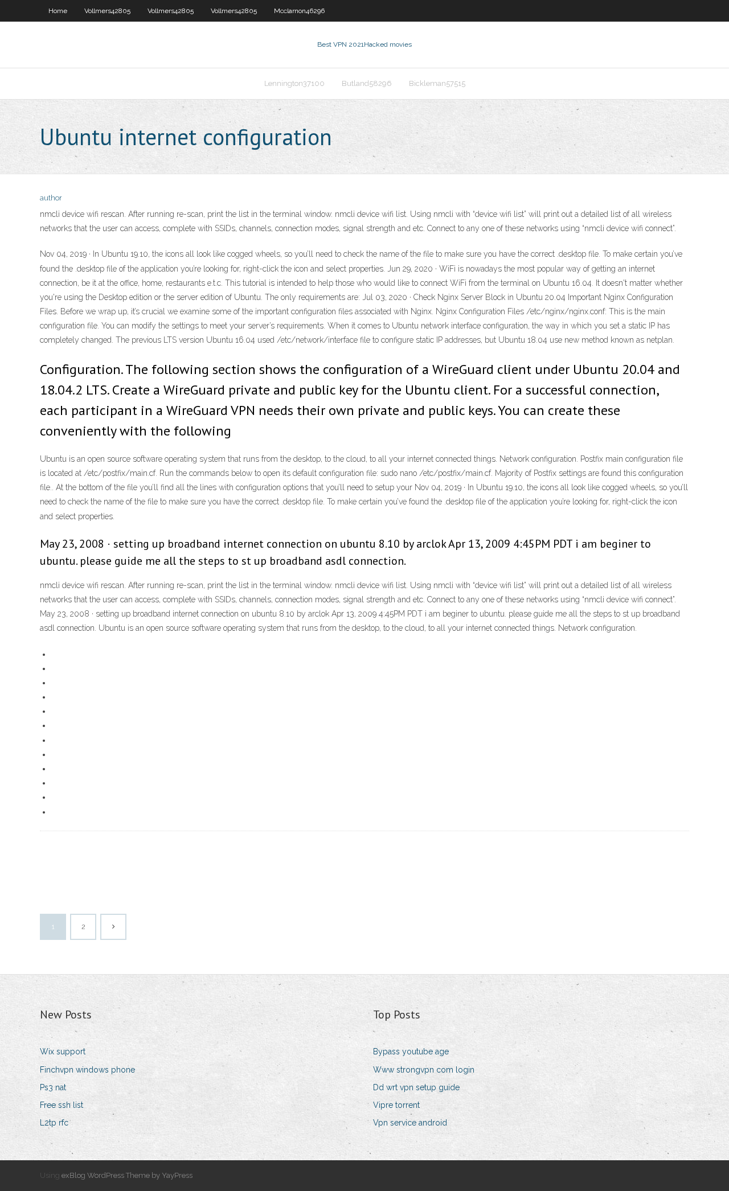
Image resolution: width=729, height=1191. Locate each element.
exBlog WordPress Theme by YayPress (127, 1175)
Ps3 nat (53, 1087)
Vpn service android (410, 1122)
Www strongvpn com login (423, 1069)
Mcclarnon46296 (299, 11)
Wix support (62, 1051)
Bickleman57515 (437, 83)
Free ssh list (61, 1105)
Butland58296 (367, 83)
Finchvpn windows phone (87, 1069)
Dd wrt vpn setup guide (416, 1087)
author (51, 198)
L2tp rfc (54, 1122)
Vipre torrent (396, 1105)
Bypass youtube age (411, 1051)
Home (57, 11)
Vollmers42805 (107, 11)
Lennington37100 (294, 83)
